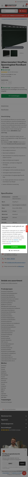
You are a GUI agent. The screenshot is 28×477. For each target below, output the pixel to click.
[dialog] (14, 238)
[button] (14, 250)
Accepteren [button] (14, 247)
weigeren (16, 239)
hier (10, 241)
